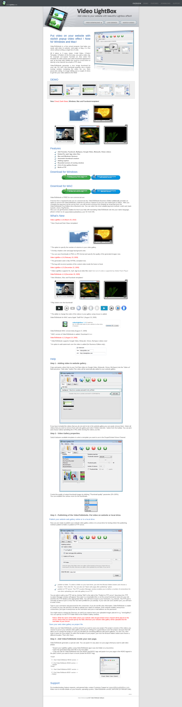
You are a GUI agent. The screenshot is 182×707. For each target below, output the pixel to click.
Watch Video (128, 22)
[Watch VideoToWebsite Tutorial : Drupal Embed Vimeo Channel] (113, 46)
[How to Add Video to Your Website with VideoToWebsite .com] (56, 90)
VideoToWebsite (82, 697)
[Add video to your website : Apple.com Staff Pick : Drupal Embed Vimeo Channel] (91, 327)
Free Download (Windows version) (93, 22)
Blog (176, 4)
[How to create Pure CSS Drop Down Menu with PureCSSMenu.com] (73, 90)
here (90, 334)
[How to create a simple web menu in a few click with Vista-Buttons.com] (106, 90)
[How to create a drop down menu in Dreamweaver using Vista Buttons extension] (89, 90)
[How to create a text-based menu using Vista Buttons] (122, 90)
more (130, 694)
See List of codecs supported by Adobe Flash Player (110, 271)
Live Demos (112, 22)
